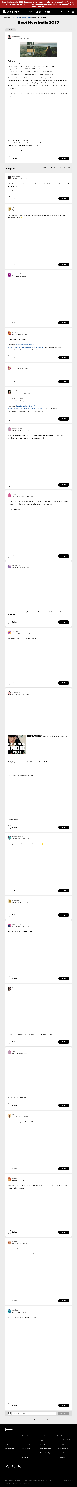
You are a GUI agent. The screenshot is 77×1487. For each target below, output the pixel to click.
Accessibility (48, 1480)
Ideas (47, 11)
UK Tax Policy (18, 1483)
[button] (69, 37)
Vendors (25, 1457)
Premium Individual (63, 1440)
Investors (25, 1453)
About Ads (41, 1480)
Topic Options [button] (10, 30)
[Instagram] (7, 1466)
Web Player (43, 1444)
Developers (26, 1444)
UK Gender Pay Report (28, 1483)
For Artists (25, 1440)
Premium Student (63, 1453)
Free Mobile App (45, 1449)
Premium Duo (61, 1444)
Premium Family (62, 1449)
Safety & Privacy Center (14, 1480)
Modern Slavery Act (9, 1483)
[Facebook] (19, 1466)
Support (42, 1440)
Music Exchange (26, 17)
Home (13, 17)
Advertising (26, 1449)
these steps (61, 4)
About (7, 1440)
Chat (38, 11)
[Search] (61, 12)
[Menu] (72, 11)
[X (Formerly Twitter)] (13, 1466)
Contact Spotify (45, 1453)
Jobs (6, 1444)
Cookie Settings (33, 1480)
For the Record (9, 1449)
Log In (67, 12)
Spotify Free (61, 1457)
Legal (6, 1480)
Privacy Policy (24, 1480)
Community (13, 11)
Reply (64, 158)
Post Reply (64, 1414)
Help (29, 11)
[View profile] (9, 37)
